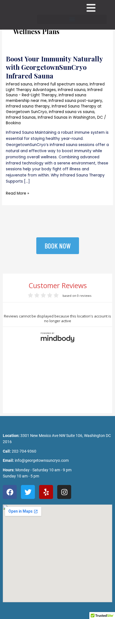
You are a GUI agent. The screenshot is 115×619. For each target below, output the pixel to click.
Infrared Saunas (21, 117)
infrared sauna (71, 89)
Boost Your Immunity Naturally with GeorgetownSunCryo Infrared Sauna (54, 67)
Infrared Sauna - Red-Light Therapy (54, 92)
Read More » (17, 193)
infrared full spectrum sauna (61, 84)
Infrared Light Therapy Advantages (55, 87)
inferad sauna (19, 84)
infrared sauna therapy (28, 106)
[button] (72, 19)
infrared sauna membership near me (46, 97)
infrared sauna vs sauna (71, 111)
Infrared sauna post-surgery (75, 100)
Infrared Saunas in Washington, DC (70, 117)
